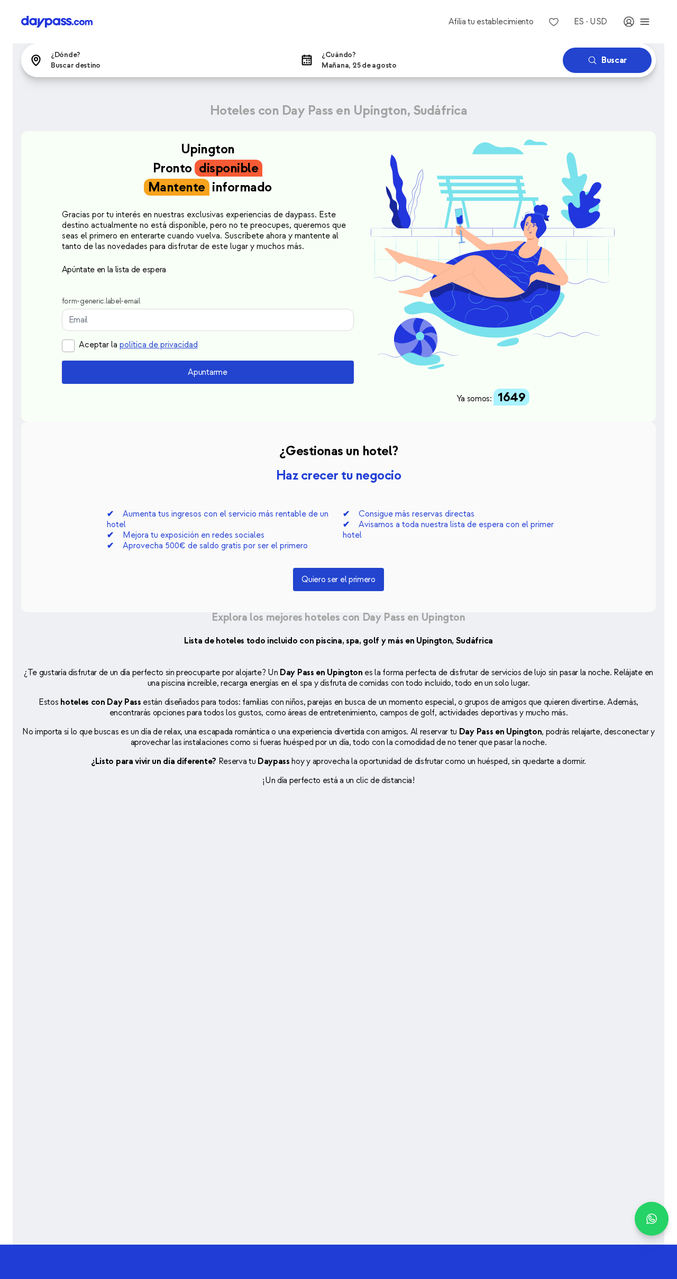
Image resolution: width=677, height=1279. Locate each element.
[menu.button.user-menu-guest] (637, 21)
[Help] (652, 1219)
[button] (154, 60)
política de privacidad (159, 344)
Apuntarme (207, 372)
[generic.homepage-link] (57, 21)
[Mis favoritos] (553, 21)
